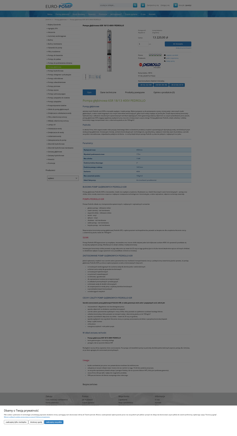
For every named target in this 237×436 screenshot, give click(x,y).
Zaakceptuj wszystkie (54, 422)
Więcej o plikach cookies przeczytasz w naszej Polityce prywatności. (27, 417)
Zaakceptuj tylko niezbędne (16, 422)
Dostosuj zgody (36, 422)
